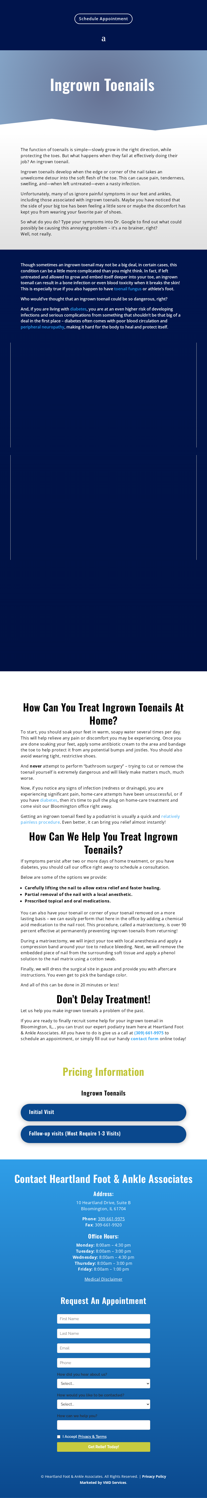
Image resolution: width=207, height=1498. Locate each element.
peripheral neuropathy (42, 327)
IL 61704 (117, 1208)
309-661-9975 (111, 1219)
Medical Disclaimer (104, 1279)
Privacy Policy (154, 1476)
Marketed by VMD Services (103, 1482)
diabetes (78, 309)
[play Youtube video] (103, 395)
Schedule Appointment (103, 18)
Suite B (123, 1202)
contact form (145, 1038)
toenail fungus (128, 289)
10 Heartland (90, 1202)
